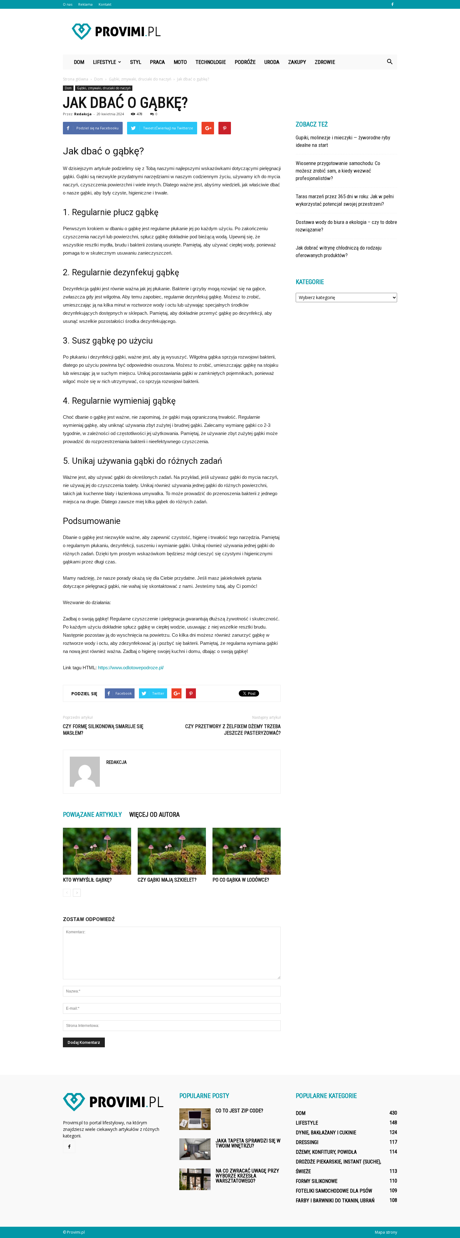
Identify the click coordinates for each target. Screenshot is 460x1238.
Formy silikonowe (316, 1181)
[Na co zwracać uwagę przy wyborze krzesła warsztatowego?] (195, 1179)
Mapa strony (386, 1232)
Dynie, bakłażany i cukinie (326, 1133)
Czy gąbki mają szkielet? (167, 880)
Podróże (245, 62)
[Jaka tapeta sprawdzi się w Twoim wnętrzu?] (195, 1149)
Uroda (271, 62)
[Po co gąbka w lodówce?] (246, 851)
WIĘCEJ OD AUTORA (154, 814)
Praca (157, 62)
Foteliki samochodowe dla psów (334, 1191)
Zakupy (297, 62)
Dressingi (307, 1142)
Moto (180, 62)
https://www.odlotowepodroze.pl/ (131, 667)
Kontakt (105, 4)
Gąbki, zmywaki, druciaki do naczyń (103, 88)
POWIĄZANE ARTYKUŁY (92, 814)
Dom (79, 62)
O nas (67, 4)
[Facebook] (392, 4)
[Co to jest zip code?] (195, 1119)
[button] (389, 62)
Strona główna (75, 79)
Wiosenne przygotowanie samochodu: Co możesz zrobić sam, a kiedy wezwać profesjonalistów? (338, 170)
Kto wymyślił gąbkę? (87, 880)
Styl (135, 62)
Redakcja (83, 113)
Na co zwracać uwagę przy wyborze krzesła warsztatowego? (247, 1176)
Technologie (211, 62)
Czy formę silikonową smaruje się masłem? (103, 729)
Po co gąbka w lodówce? (240, 880)
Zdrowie (325, 62)
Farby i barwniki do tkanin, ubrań (335, 1201)
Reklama (85, 4)
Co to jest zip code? (239, 1111)
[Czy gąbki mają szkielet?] (172, 851)
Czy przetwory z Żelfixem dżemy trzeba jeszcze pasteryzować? (233, 729)
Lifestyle (104, 62)
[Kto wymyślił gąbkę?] (97, 851)
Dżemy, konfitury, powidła (326, 1152)
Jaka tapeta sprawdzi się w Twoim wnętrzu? (248, 1143)
